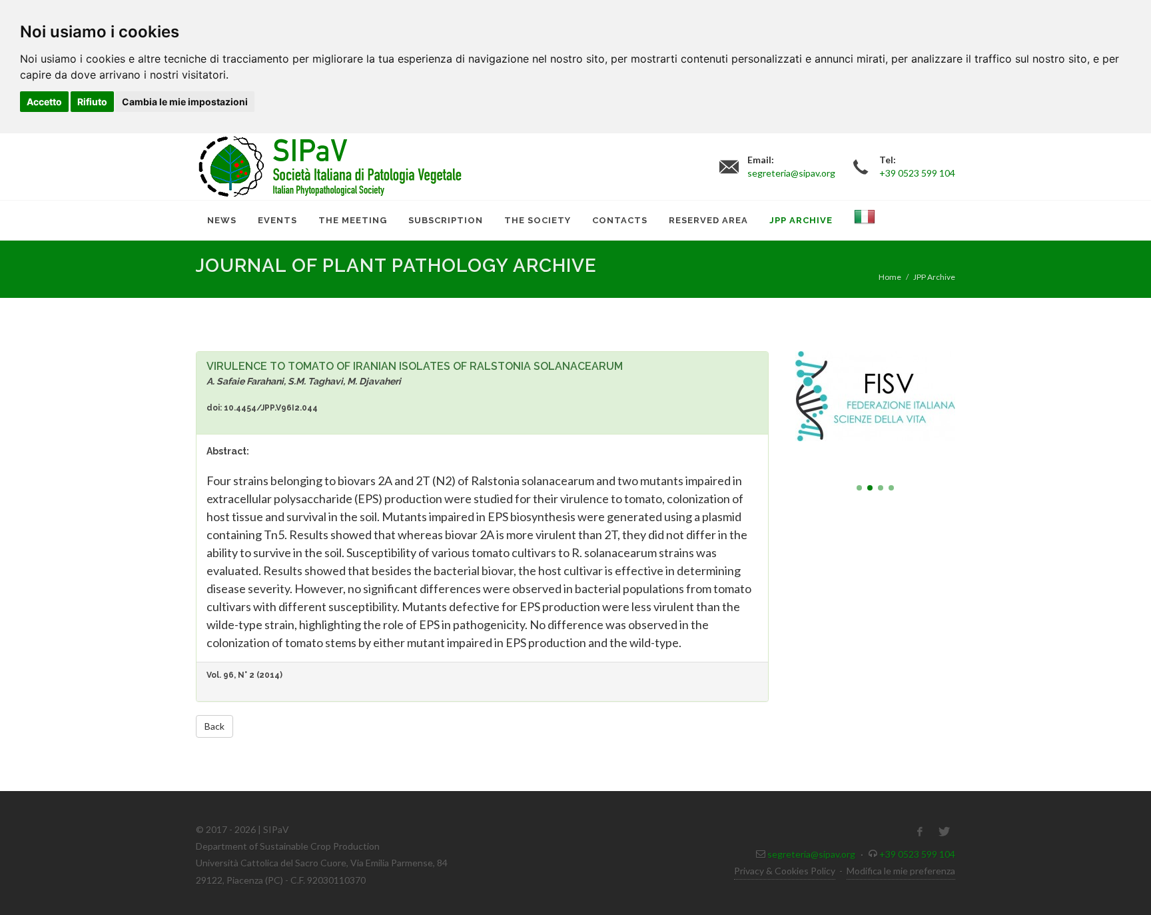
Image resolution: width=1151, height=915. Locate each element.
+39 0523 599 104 (917, 854)
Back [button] (214, 726)
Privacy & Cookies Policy (784, 870)
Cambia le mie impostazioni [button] (185, 101)
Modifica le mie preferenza (901, 870)
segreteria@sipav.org (811, 854)
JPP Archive (934, 277)
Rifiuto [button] (92, 101)
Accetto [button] (44, 101)
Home (890, 277)
